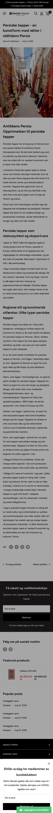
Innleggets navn (11, 701)
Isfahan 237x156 (28, 671)
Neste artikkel (40, 564)
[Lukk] (49, 763)
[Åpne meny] (4, 13)
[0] (47, 13)
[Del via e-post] (28, 547)
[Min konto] (41, 13)
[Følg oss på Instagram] (11, 649)
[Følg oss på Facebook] (5, 649)
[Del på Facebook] (11, 547)
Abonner (26, 617)
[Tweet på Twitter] (22, 547)
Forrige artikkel (13, 564)
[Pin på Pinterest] (17, 547)
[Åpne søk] (36, 13)
